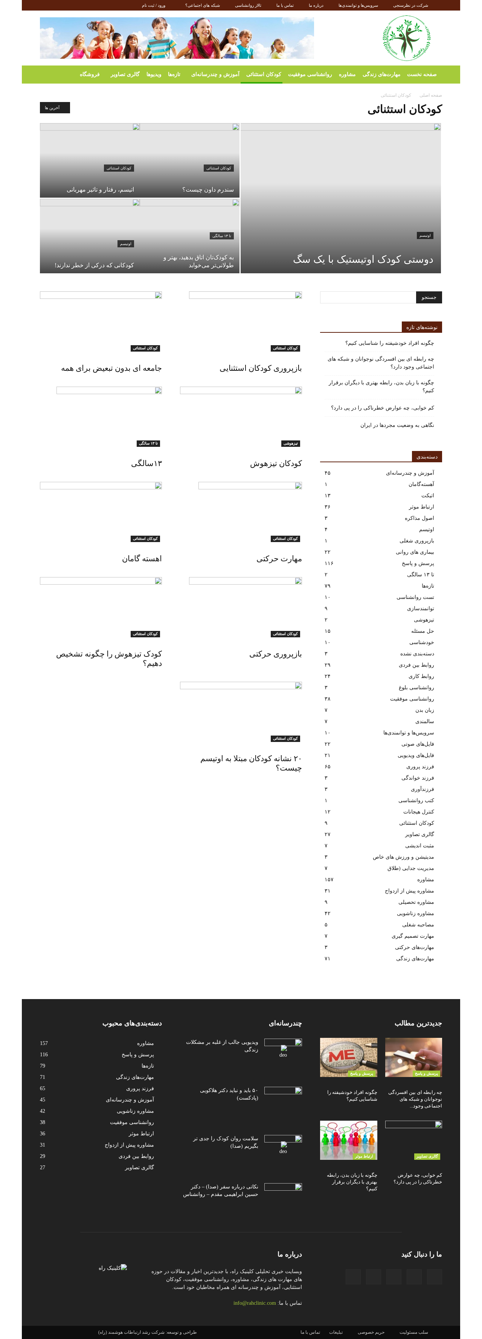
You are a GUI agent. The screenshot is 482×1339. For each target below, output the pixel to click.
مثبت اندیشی (419, 845)
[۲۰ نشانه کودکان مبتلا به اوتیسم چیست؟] (241, 712)
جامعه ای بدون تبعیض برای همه (111, 368)
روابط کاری (421, 676)
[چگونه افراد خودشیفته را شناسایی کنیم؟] (348, 1057)
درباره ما (316, 5)
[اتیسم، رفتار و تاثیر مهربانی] (90, 160)
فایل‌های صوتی (417, 744)
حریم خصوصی (371, 1332)
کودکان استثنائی (263, 74)
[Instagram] (70, 5)
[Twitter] (95, 5)
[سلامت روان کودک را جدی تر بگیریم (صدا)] (283, 1148)
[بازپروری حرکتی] (241, 607)
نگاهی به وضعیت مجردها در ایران (397, 425)
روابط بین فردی (416, 665)
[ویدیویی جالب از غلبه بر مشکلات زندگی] (283, 1052)
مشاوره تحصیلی (416, 902)
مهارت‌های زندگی (382, 74)
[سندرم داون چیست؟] (189, 160)
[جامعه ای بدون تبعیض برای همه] (101, 321)
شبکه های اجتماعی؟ (202, 5)
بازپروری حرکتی (275, 653)
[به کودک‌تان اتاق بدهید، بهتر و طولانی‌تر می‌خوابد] (189, 236)
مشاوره (347, 74)
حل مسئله (422, 631)
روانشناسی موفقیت (310, 74)
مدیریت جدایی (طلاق (410, 868)
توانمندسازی (420, 608)
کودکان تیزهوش (276, 463)
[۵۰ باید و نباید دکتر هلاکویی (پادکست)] (283, 1100)
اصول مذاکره (419, 518)
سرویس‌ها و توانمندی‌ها (358, 5)
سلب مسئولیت (414, 1332)
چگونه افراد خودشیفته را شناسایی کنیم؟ (389, 343)
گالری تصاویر (125, 74)
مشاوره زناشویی (415, 913)
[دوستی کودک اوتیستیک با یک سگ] (341, 189)
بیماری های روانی (415, 552)
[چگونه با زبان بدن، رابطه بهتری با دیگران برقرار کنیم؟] (348, 1140)
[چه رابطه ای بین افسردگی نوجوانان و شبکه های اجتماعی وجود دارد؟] (413, 1057)
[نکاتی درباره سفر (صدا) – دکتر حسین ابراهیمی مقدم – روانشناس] (283, 1196)
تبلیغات (336, 1332)
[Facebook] (45, 5)
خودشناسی (421, 642)
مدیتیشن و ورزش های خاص (403, 857)
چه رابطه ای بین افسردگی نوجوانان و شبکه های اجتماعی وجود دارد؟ (381, 363)
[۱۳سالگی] (101, 417)
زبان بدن (424, 710)
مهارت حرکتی (279, 558)
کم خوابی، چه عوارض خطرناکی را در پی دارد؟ (382, 408)
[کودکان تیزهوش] (241, 417)
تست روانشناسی (415, 597)
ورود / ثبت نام (153, 5)
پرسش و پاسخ (418, 563)
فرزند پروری (420, 766)
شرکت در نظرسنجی (410, 5)
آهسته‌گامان (421, 484)
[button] (49, 75)
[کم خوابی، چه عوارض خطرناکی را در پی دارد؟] (413, 1140)
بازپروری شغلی (417, 541)
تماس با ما (285, 5)
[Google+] (58, 5)
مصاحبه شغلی (418, 925)
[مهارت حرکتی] (241, 512)
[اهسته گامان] (101, 512)
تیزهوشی (291, 443)
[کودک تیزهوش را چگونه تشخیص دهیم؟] (101, 607)
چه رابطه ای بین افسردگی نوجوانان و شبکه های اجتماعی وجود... (415, 1099)
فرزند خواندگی (417, 778)
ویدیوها (154, 74)
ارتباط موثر (421, 507)
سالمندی (424, 721)
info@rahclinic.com (254, 1303)
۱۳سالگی (146, 463)
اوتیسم (425, 235)
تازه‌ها (174, 74)
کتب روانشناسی (416, 800)
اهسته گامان (142, 558)
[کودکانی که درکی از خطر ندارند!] (90, 236)
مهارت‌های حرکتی (414, 947)
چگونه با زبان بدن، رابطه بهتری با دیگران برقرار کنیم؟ (381, 386)
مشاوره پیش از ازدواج (409, 891)
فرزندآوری (422, 789)
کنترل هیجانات (418, 812)
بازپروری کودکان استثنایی (261, 368)
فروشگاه (90, 74)
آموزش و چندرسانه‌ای (215, 74)
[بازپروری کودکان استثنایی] (241, 321)
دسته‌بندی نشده (417, 654)
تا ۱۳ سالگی (221, 236)
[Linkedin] (82, 5)
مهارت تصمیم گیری (413, 936)
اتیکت (427, 495)
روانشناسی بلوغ (416, 687)
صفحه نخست (422, 74)
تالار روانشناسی (248, 5)
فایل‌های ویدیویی (416, 755)
